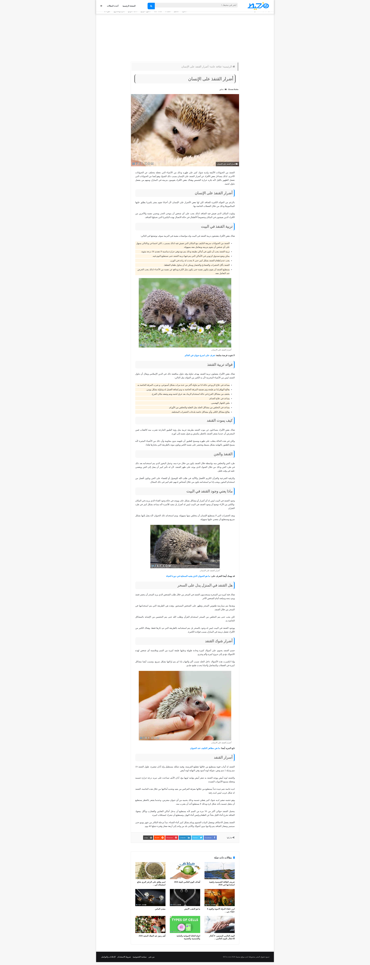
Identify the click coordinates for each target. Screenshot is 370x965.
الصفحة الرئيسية (129, 6)
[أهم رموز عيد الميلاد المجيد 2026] (150, 924)
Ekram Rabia (233, 89)
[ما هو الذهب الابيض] (185, 897)
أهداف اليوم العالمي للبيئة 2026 (187, 882)
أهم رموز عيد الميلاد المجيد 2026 (152, 936)
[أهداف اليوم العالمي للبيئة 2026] (185, 870)
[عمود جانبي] (101, 6)
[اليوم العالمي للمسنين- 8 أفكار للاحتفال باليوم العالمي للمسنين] (220, 924)
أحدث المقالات (113, 6)
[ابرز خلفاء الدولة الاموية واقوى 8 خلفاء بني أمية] (220, 897)
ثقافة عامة (215, 66)
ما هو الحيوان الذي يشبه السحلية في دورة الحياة (188, 576)
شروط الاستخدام (124, 957)
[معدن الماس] (150, 897)
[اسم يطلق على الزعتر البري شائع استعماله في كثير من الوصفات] (150, 870)
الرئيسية (228, 66)
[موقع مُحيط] (258, 6)
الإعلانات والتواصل (108, 957)
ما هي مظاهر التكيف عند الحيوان (205, 748)
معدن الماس (160, 909)
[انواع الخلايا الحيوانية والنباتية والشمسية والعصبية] (185, 924)
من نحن (151, 957)
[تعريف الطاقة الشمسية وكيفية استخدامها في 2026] (220, 870)
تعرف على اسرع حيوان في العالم (200, 355)
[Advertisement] (185, 37)
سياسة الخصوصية (140, 957)
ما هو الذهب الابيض (192, 909)
